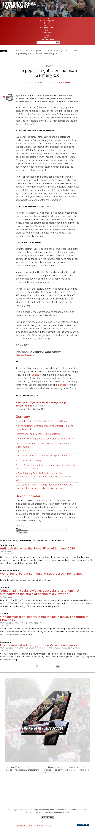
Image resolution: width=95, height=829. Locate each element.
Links (47, 30)
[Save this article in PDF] (4, 96)
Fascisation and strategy (28, 460)
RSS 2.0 (49, 825)
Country (20, 525)
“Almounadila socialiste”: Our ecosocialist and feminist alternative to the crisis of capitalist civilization (39, 592)
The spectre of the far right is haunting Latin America (43, 455)
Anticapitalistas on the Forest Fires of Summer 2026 (37, 548)
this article (60, 384)
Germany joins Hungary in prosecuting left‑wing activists (45, 438)
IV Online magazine (47, 21)
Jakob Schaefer (62, 82)
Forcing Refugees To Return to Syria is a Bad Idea (41, 421)
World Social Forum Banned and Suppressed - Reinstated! (42, 573)
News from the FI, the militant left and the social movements (32, 541)
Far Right (23, 451)
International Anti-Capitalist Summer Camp (38, 434)
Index (47, 35)
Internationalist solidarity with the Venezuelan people (38, 645)
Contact (39, 825)
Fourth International (47, 40)
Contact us (47, 37)
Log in (30, 825)
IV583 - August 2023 (61, 50)
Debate (47, 23)
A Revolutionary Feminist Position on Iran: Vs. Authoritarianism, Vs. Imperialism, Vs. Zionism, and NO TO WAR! (46, 476)
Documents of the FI (47, 28)
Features (47, 25)
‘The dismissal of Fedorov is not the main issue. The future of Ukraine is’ (44, 618)
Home (47, 18)
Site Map (20, 825)
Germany (23, 417)
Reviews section (47, 33)
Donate (35, 374)
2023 (46, 50)
